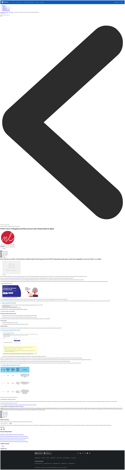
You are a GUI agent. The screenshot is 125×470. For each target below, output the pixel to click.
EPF (45, 276)
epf (2, 445)
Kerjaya (48, 457)
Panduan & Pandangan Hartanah (28, 2)
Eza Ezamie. (21, 406)
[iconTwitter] (1, 429)
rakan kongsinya (49, 425)
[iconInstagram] (2, 429)
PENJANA (32, 279)
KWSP (9, 276)
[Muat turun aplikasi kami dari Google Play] (47, 453)
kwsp (3, 446)
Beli (10, 2)
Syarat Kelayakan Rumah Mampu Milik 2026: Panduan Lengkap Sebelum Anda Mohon (14, 436)
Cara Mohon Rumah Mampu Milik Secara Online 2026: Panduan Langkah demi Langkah (14, 441)
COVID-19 (17, 278)
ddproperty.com (64, 463)
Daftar (11, 423)
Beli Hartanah (4, 6)
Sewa (14, 2)
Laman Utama (2, 12)
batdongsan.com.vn (56, 463)
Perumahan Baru (19, 2)
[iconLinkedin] (4, 429)
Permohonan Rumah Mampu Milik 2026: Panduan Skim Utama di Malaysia (12, 434)
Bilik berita (43, 457)
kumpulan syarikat (42, 425)
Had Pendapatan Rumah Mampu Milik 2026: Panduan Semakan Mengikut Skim (12, 439)
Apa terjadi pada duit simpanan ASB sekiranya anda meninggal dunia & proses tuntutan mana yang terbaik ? (19, 404)
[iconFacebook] (0, 429)
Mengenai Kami (37, 457)
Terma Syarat (73, 457)
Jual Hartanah (4, 8)
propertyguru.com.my (39, 463)
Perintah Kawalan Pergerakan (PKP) (8, 281)
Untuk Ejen (42, 2)
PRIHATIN (27, 279)
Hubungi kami (52, 457)
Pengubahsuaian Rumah (6, 10)
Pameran (37, 2)
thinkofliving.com (72, 463)
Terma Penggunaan (66, 457)
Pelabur (4, 248)
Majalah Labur (11, 406)
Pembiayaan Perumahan (6, 9)
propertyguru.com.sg (48, 463)
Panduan (3, 5)
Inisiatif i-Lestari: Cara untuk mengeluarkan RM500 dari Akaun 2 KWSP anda (15, 309)
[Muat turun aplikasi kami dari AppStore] (39, 453)
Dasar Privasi (59, 457)
